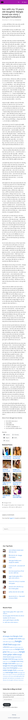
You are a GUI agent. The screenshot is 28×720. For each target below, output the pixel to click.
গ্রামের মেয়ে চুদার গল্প (11, 676)
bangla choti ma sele (7, 661)
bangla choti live (18, 659)
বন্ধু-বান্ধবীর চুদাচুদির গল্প (18, 678)
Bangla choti (17, 636)
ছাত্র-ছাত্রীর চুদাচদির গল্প (18, 676)
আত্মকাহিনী (18, 674)
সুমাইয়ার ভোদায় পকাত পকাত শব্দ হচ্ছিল (16, 592)
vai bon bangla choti (9, 674)
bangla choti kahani (16, 657)
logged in (12, 518)
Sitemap (14, 714)
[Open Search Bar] (19, 2)
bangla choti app (11, 641)
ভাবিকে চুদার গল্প (16, 680)
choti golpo (14, 668)
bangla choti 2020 (15, 639)
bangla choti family (14, 647)
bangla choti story (17, 661)
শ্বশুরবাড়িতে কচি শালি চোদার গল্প (9, 618)
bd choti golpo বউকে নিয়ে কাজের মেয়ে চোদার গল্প (13, 616)
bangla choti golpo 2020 (10, 649)
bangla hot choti (19, 663)
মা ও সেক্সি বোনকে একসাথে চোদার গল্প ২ (10, 622)
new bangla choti (11, 672)
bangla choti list (8, 659)
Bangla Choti (7, 503)
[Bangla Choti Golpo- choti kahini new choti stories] (2, 2)
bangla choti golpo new (10, 505)
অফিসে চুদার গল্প (12, 507)
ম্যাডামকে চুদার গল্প (21, 680)
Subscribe (6, 704)
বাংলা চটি (22, 678)
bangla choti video (9, 663)
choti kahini (20, 668)
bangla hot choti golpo (10, 666)
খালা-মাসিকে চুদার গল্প (5, 676)
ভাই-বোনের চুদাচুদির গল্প (10, 680)
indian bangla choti (9, 670)
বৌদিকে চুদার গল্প (5, 680)
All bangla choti (8, 636)
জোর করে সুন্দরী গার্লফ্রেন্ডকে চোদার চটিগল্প (11, 620)
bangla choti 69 (6, 638)
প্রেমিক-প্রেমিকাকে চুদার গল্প (11, 678)
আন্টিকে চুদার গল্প (18, 507)
